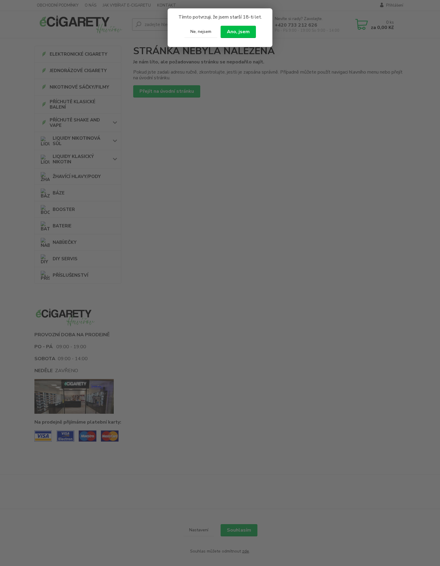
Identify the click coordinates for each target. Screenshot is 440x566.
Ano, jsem (238, 31)
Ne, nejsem (200, 31)
